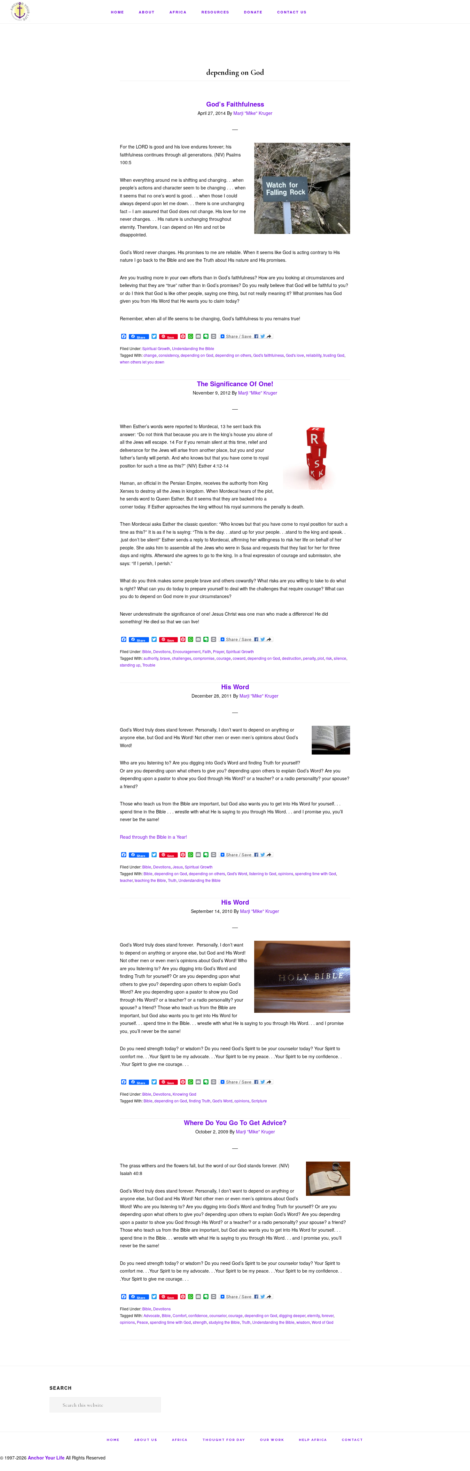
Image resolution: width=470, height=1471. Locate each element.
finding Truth (199, 1100)
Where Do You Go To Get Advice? (235, 1122)
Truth (172, 880)
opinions (285, 873)
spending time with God (315, 873)
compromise (204, 658)
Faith (206, 651)
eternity (313, 1315)
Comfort (179, 1315)
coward (239, 658)
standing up (130, 665)
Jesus (178, 866)
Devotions (162, 651)
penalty (309, 658)
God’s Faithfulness (235, 103)
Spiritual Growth (156, 348)
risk (329, 658)
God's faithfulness (268, 355)
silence (340, 658)
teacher (126, 880)
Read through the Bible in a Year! (153, 837)
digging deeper (292, 1315)
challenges (181, 658)
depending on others (233, 355)
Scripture (259, 1100)
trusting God (333, 355)
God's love (295, 355)
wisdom (303, 1322)
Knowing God (184, 1094)
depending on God (197, 355)
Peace (142, 1322)
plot (320, 658)
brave (165, 658)
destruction (291, 658)
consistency (169, 355)
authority (151, 658)
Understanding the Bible (193, 348)
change (150, 355)
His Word (235, 686)
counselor (217, 1315)
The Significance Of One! (235, 383)
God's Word (237, 873)
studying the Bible (224, 1322)
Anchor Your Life (42, 11)
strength (200, 1322)
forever (327, 1315)
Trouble (148, 665)
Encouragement (186, 651)
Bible (146, 651)
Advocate (152, 1315)
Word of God (322, 1322)
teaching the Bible (150, 880)
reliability (313, 355)
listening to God (262, 873)
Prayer (218, 651)
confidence (198, 1315)
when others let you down (142, 361)
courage (223, 658)
